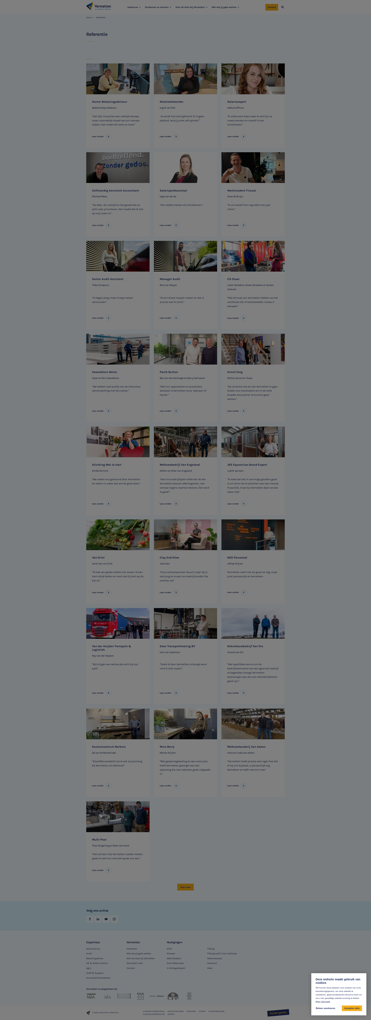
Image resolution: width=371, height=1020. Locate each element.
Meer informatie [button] (323, 1001)
